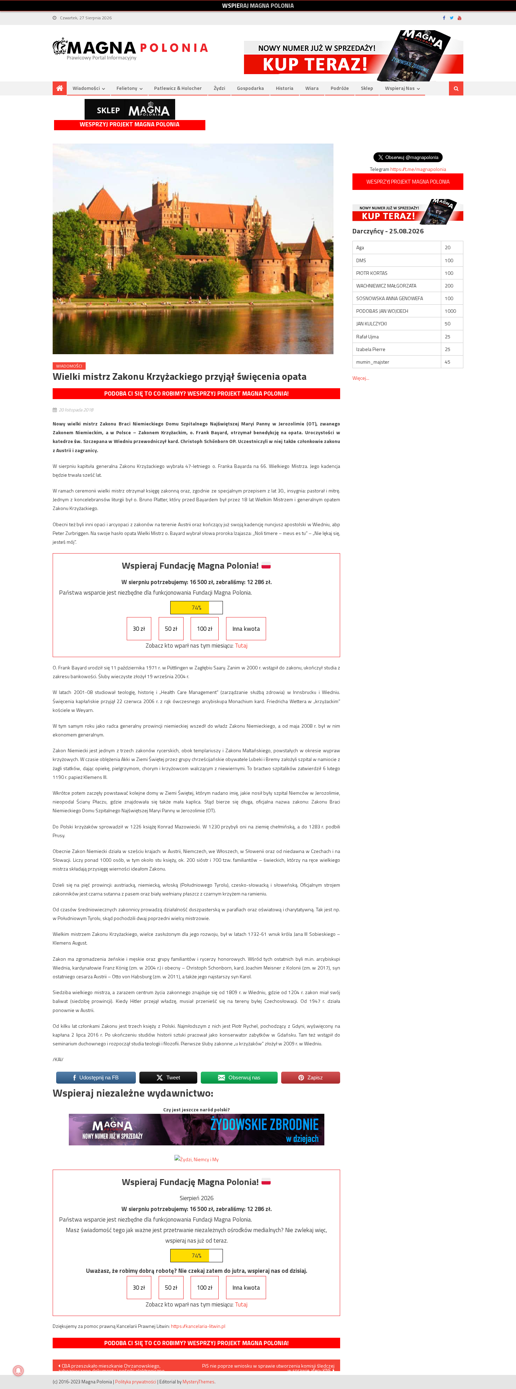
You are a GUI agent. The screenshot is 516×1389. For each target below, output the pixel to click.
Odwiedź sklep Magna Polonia (130, 109)
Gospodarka (250, 88)
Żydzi (219, 88)
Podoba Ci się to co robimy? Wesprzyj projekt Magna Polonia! (196, 393)
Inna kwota (246, 628)
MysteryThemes (198, 1381)
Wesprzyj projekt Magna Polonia (129, 124)
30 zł (139, 628)
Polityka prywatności (135, 1381)
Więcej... (360, 378)
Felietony (127, 88)
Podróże (340, 88)
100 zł (204, 628)
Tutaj (241, 645)
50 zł (171, 628)
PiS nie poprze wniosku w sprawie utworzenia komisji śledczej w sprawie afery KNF (268, 1366)
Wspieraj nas (400, 88)
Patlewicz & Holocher (178, 88)
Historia (284, 88)
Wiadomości (86, 88)
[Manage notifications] (18, 1370)
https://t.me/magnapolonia (418, 169)
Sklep (367, 88)
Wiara (312, 88)
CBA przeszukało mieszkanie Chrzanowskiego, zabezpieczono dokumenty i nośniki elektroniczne (111, 1366)
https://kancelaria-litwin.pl (198, 1326)
